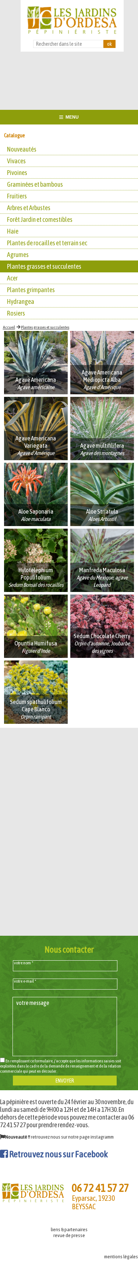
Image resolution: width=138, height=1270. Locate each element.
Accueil (9, 327)
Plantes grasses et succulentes (45, 327)
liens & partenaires (69, 1229)
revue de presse (69, 1235)
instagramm (102, 1137)
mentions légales (121, 1256)
